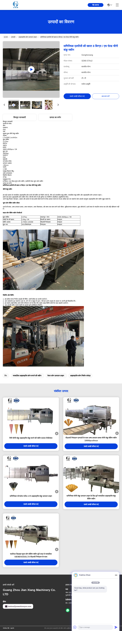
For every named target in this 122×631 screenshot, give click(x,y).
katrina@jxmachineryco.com (19, 606)
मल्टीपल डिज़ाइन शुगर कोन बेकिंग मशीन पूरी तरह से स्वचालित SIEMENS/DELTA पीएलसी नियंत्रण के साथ (31, 555)
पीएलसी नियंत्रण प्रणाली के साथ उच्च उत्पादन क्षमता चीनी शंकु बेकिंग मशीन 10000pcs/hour (91, 439)
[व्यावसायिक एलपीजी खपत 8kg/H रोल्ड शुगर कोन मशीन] (31, 69)
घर (7, 37)
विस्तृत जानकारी (19, 117)
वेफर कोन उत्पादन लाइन (56, 376)
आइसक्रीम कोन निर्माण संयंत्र (80, 376)
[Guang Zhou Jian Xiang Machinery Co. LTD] (16, 5)
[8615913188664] (68, 610)
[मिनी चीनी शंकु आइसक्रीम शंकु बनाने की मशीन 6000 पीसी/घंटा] (31, 416)
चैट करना (95, 5)
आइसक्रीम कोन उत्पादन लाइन (28, 37)
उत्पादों (13, 37)
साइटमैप (12, 628)
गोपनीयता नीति (6, 628)
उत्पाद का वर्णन (55, 117)
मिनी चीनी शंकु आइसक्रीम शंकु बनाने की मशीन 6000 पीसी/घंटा (30, 438)
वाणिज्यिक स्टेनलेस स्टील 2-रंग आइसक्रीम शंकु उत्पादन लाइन (31, 496)
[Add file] (74, 627)
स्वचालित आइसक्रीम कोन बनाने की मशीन (27, 376)
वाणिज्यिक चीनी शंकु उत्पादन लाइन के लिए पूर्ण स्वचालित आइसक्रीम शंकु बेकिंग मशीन (91, 497)
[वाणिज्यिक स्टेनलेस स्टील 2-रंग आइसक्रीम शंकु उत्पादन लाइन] (31, 474)
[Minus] (116, 575)
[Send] (116, 627)
